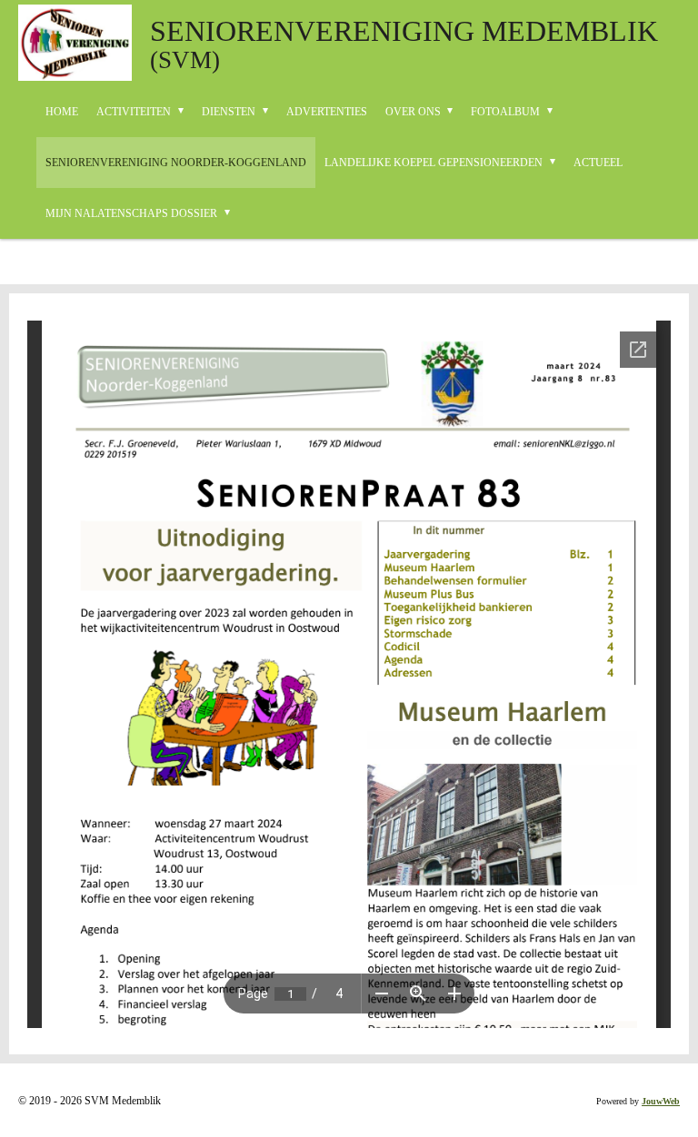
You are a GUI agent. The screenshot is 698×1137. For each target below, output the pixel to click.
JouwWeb (661, 1101)
